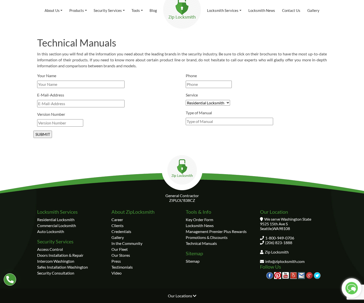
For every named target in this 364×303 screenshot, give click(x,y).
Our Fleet (119, 249)
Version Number (51, 114)
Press (116, 261)
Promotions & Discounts (207, 237)
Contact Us (291, 10)
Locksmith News (261, 10)
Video (116, 273)
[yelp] (293, 275)
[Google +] (309, 275)
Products (76, 10)
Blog (153, 10)
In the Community (126, 243)
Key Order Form (199, 219)
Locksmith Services (222, 10)
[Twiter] (317, 275)
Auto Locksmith (50, 231)
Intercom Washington (55, 261)
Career (117, 219)
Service (192, 95)
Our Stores (120, 255)
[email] (301, 275)
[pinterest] (278, 275)
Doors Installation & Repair (60, 255)
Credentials (121, 231)
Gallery (313, 10)
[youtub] (285, 275)
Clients (117, 225)
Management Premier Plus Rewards (216, 231)
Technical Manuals (201, 243)
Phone (191, 75)
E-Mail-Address (50, 95)
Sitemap (193, 261)
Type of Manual (199, 112)
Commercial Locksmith (56, 225)
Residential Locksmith (56, 219)
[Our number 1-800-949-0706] (10, 279)
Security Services (108, 10)
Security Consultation (55, 273)
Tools (135, 10)
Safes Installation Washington (62, 267)
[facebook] (270, 275)
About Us (52, 10)
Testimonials (122, 267)
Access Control (50, 249)
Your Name (46, 75)
